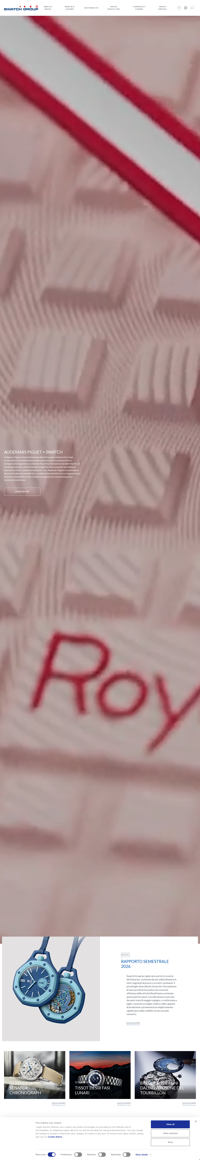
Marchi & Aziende (69, 8)
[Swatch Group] (21, 7)
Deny (170, 1142)
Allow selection (170, 1133)
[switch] (78, 1154)
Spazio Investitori (113, 8)
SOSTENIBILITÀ (91, 8)
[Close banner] (196, 1121)
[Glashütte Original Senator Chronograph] (34, 1075)
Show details (142, 1154)
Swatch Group (48, 8)
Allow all (170, 1124)
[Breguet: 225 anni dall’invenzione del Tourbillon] (165, 1075)
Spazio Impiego (162, 8)
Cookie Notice (55, 1137)
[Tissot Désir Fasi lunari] (100, 1075)
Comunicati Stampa (139, 8)
